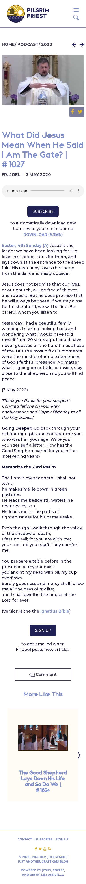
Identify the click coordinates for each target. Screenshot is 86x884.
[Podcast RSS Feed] (49, 849)
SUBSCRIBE (43, 211)
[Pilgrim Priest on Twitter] (41, 849)
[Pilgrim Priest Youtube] (45, 849)
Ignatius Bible (54, 611)
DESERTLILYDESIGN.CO (47, 874)
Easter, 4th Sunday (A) (25, 245)
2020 (46, 44)
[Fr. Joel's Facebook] (37, 849)
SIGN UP (43, 630)
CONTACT (25, 839)
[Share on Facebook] (74, 112)
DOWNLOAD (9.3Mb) (43, 234)
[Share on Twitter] (80, 112)
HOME (8, 44)
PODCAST (28, 44)
